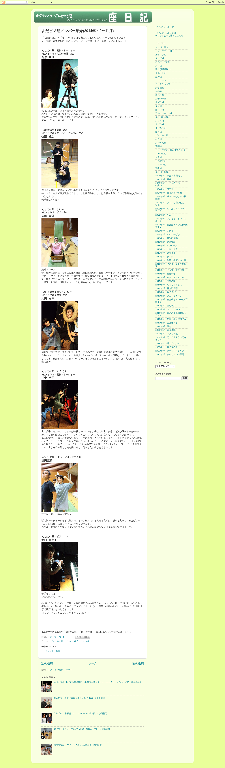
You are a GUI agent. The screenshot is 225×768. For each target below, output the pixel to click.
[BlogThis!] (79, 637)
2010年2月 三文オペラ (166, 323)
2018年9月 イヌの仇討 (166, 246)
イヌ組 (158, 106)
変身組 (158, 168)
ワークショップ (162, 84)
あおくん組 (160, 143)
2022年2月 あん (163, 215)
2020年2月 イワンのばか (167, 235)
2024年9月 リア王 (164, 189)
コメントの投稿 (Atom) (60, 670)
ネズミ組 (159, 102)
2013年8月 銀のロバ (165, 292)
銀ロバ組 (159, 110)
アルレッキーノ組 (163, 113)
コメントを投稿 (52, 651)
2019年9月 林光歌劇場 (166, 238)
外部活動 (159, 88)
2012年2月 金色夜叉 (165, 306)
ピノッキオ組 (56, 641)
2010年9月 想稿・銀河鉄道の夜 (170, 319)
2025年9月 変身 (163, 179)
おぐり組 (159, 121)
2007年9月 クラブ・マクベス (169, 351)
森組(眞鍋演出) (163, 69)
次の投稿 (47, 663)
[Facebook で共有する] (85, 637)
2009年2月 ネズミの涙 (166, 334)
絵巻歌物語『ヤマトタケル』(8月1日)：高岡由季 (78, 745)
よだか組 (85, 641)
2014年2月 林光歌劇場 (166, 288)
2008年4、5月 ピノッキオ (168, 343)
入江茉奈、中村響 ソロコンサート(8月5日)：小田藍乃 (80, 714)
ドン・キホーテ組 (163, 51)
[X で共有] (82, 637)
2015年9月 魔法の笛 (165, 274)
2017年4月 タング (164, 257)
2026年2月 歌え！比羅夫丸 (168, 176)
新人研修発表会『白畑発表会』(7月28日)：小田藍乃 (79, 698)
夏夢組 (158, 146)
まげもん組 (160, 128)
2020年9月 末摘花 (164, 231)
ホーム (92, 663)
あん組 (158, 66)
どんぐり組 (160, 161)
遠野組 (158, 77)
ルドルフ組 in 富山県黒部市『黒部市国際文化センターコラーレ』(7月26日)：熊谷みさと (98, 682)
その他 (158, 91)
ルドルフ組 (160, 55)
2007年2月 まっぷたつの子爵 (169, 355)
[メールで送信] (76, 637)
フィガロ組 (160, 165)
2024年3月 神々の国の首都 (168, 193)
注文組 (158, 157)
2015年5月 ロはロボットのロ (169, 277)
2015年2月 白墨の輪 (165, 281)
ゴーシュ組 (160, 154)
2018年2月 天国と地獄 (166, 249)
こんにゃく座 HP (165, 27)
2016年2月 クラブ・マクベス (169, 270)
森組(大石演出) (163, 117)
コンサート (160, 80)
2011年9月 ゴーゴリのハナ (168, 309)
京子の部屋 (160, 99)
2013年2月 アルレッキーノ (168, 296)
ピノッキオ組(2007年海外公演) (170, 150)
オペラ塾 (159, 95)
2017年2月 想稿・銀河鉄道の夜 (170, 260)
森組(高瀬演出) (163, 172)
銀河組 (158, 132)
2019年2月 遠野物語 (165, 242)
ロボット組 (160, 73)
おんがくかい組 (162, 62)
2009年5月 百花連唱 (165, 330)
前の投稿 (138, 663)
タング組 (159, 58)
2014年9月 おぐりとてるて (168, 285)
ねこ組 (158, 139)
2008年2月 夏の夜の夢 (166, 347)
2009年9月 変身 (163, 326)
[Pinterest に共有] (88, 637)
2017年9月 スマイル (165, 253)
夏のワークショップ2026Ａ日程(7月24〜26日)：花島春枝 (82, 729)
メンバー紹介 (72, 641)
